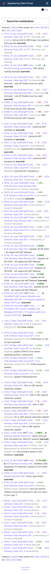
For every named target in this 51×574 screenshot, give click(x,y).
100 (8, 30)
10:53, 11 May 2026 (13, 432)
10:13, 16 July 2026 (13, 33)
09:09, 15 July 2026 (13, 102)
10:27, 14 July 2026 (13, 142)
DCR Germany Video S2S (16, 249)
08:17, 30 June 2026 (13, 211)
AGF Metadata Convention (16, 277)
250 (13, 30)
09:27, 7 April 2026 (13, 513)
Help (46, 9)
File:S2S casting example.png (18, 68)
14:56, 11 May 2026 (13, 382)
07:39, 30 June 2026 (14, 246)
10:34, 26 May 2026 (13, 332)
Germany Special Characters (17, 436)
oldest (14, 27)
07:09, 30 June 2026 (14, 293)
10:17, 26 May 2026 (13, 345)
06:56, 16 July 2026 (13, 46)
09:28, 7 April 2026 (13, 500)
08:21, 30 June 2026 (13, 176)
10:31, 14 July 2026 (13, 123)
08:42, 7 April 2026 (13, 541)
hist (30, 33)
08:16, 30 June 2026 (13, 217)
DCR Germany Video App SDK (18, 287)
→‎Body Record (32, 544)
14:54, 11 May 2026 (13, 392)
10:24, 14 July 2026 (13, 164)
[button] (25, 21)
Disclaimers (25, 569)
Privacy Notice (25, 567)
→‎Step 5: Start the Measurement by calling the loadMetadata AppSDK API (25, 448)
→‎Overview (35, 80)
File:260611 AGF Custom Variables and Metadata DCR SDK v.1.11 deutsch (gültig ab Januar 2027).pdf (24, 299)
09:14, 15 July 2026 (13, 77)
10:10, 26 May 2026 (13, 358)
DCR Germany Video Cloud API (18, 195)
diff (25, 33)
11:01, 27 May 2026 (13, 320)
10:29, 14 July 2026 (13, 133)
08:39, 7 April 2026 (13, 548)
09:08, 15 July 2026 (13, 112)
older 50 (39, 27)
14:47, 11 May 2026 (13, 420)
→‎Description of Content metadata (21, 189)
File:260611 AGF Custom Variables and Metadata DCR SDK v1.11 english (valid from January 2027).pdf (24, 312)
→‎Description (31, 179)
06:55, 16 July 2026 (13, 56)
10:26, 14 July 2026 (13, 155)
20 (46, 27)
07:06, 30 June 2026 (13, 305)
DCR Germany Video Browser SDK (20, 186)
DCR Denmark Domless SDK (19, 463)
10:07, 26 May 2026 (13, 370)
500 (19, 30)
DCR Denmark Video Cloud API (18, 336)
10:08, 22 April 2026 (13, 473)
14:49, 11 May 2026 (13, 410)
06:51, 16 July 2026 (13, 65)
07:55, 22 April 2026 (13, 482)
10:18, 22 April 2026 (13, 460)
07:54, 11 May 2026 (13, 442)
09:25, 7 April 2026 (13, 532)
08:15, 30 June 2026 (13, 236)
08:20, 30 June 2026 (14, 183)
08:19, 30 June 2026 (13, 201)
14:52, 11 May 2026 (13, 401)
